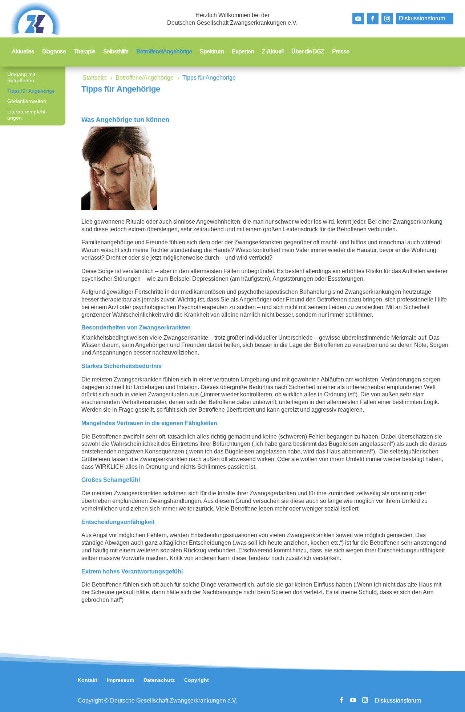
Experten (243, 52)
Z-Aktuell (272, 52)
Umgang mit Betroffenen (21, 77)
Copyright (196, 680)
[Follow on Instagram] (387, 18)
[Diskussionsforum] (424, 18)
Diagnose (54, 52)
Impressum (120, 680)
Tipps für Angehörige (31, 91)
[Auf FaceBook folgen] (373, 18)
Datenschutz (159, 680)
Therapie (84, 52)
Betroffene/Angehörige (164, 52)
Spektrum (212, 52)
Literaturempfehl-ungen (27, 115)
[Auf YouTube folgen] (358, 18)
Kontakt (87, 680)
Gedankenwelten (26, 101)
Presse (340, 52)
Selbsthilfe (115, 52)
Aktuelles (23, 52)
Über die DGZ (307, 52)
